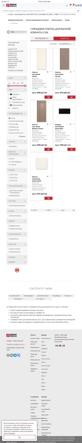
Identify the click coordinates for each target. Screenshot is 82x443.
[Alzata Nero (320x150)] (64, 111)
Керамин (11, 65)
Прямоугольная (16, 229)
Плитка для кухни (33, 355)
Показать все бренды (15, 70)
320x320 (13, 178)
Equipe (43, 389)
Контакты (33, 400)
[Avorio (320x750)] (41, 59)
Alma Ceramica (13, 61)
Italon (42, 342)
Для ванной (14, 195)
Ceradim (11, 53)
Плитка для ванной (33, 343)
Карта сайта (44, 415)
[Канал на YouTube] (8, 355)
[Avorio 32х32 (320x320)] (41, 163)
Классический (15, 216)
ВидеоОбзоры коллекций (45, 428)
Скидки (32, 413)
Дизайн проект (45, 400)
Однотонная (15, 249)
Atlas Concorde (45, 366)
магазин (4, 1)
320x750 (13, 175)
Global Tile (11, 59)
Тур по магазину (46, 424)
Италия (13, 146)
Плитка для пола (35, 351)
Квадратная (15, 226)
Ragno (43, 386)
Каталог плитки (35, 338)
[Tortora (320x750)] (64, 59)
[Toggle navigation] (4, 5)
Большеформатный (17, 206)
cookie (17, 423)
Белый (15, 108)
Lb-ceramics (44, 369)
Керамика (14, 239)
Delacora (11, 63)
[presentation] (9, 94)
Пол (12, 159)
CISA (12, 118)
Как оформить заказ (45, 410)
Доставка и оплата (33, 408)
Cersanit (11, 57)
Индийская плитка (33, 370)
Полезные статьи (44, 405)
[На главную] (11, 5)
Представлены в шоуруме (46, 434)
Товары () (64, 38)
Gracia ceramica (16, 133)
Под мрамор (15, 252)
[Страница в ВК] (11, 355)
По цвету (48, 210)
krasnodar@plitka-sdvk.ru (60, 322)
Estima (43, 362)
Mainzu (43, 383)
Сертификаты (34, 404)
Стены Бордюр (16, 162)
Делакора (44, 348)
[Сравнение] (67, 5)
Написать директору (44, 419)
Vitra (42, 379)
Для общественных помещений (16, 191)
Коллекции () (41, 38)
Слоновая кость (18, 102)
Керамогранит (34, 347)
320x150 (13, 180)
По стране (34, 210)
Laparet (10, 49)
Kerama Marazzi (13, 51)
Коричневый (17, 105)
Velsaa (10, 67)
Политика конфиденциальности (37, 417)
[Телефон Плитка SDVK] (76, 5)
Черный (15, 94)
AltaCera (11, 55)
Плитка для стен (35, 360)
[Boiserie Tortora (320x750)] (41, 111)
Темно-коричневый (17, 98)
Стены (13, 165)
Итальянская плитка (34, 364)
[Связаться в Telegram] (78, 5)
